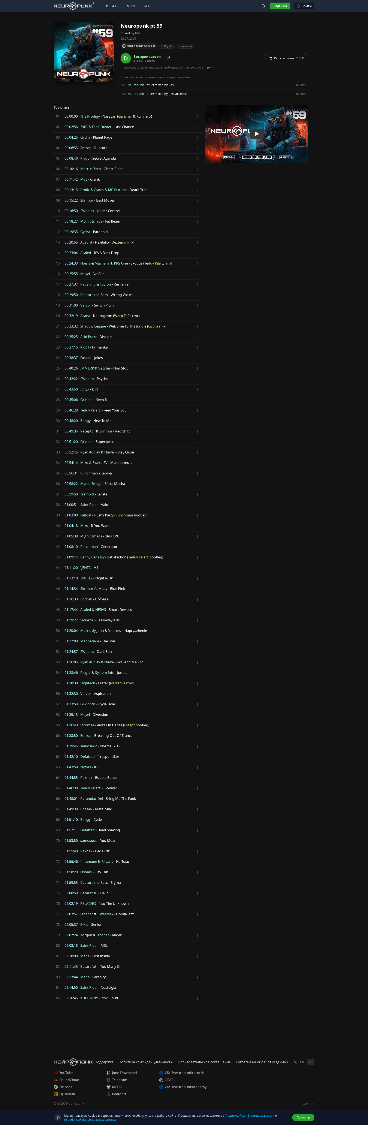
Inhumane (88, 861)
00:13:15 (71, 189)
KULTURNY (89, 998)
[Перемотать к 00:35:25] (57, 336)
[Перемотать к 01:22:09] (57, 641)
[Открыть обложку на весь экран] (84, 52)
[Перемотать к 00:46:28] (57, 410)
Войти (306, 6)
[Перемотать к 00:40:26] (57, 368)
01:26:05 (71, 662)
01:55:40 (71, 851)
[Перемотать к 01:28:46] (57, 672)
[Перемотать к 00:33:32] (57, 326)
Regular (168, 46)
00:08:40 (71, 158)
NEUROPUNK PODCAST (141, 46)
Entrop (85, 147)
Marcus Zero (90, 168)
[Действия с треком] (292, 85)
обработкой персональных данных (90, 1120)
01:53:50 (71, 840)
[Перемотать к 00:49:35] (57, 431)
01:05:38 (71, 536)
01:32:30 (71, 693)
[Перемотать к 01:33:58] (57, 704)
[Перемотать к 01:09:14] (57, 557)
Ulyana (107, 861)
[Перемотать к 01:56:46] (57, 861)
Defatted (87, 756)
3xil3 (84, 126)
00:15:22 (71, 200)
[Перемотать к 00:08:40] (57, 158)
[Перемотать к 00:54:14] (57, 462)
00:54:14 (71, 462)
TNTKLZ (86, 578)
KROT (84, 347)
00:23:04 (71, 252)
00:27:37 (71, 284)
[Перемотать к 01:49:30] (57, 809)
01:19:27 (71, 620)
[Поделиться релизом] (168, 58)
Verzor (85, 305)
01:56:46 (71, 861)
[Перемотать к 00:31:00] (57, 305)
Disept (129, 725)
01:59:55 (71, 882)
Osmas (86, 872)
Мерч (131, 6)
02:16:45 (71, 998)
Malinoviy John (92, 630)
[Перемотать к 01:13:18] (57, 578)
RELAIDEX (88, 903)
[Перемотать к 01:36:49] (57, 725)
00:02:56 (71, 126)
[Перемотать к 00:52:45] (57, 452)
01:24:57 (71, 651)
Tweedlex (105, 914)
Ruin (140, 116)
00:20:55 (71, 242)
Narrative (117, 683)
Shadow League (93, 326)
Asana (85, 315)
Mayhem (102, 263)
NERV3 (100, 609)
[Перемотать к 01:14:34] (57, 588)
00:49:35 (71, 431)
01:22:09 (71, 641)
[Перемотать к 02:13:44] (57, 977)
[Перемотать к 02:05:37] (57, 924)
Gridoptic (88, 704)
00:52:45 (71, 452)
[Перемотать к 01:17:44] (57, 609)
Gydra (85, 137)
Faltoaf (85, 515)
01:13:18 (71, 578)
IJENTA (85, 567)
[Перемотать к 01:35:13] (57, 714)
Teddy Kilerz (154, 263)
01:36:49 (71, 725)
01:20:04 (71, 630)
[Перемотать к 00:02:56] (57, 126)
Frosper (86, 914)
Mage (85, 956)
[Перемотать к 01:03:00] (57, 515)
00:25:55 (71, 273)
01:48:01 (71, 798)
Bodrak (86, 599)
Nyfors (85, 767)
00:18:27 (71, 221)
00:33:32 (71, 326)
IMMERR (87, 368)
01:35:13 (71, 714)
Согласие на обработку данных (262, 1062)
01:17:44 (71, 609)
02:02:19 (71, 903)
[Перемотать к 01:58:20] (57, 872)
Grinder (86, 399)
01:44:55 (71, 777)
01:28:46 (71, 672)
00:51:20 (71, 441)
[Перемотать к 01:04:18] (57, 525)
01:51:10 (71, 819)
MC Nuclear (117, 189)
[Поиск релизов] (263, 6)
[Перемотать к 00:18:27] (57, 221)
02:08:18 (71, 945)
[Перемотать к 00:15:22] (57, 200)
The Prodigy (90, 116)
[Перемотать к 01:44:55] (57, 777)
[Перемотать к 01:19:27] (57, 620)
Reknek (86, 777)
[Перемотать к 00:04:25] (57, 137)
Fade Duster (102, 126)
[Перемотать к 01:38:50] (57, 735)
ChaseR (86, 809)
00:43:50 (71, 389)
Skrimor (86, 200)
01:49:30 (71, 809)
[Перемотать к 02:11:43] (57, 966)
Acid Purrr (88, 336)
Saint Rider (89, 504)
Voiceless (187, 46)
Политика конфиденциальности (146, 1062)
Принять (303, 1117)
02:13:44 (71, 977)
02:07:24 (71, 935)
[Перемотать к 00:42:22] (57, 378)
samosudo (88, 746)
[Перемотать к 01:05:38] (57, 536)
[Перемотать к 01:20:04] (57, 630)
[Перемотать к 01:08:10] (57, 546)
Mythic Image (91, 221)
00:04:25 (71, 137)
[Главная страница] (73, 5)
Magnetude (89, 641)
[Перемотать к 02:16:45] (57, 998)
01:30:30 (71, 683)
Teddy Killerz (90, 410)
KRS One (121, 263)
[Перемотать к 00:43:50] (57, 389)
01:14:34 (71, 588)
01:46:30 (71, 788)
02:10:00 (71, 956)
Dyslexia (87, 620)
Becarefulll (88, 893)
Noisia (85, 263)
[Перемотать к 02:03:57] (57, 914)
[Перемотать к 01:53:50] (57, 840)
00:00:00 (71, 116)
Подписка (280, 6)
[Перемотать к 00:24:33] (57, 263)
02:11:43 (71, 966)
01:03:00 (71, 515)
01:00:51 (71, 504)
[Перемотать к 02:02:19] (57, 903)
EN (302, 1062)
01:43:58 (71, 767)
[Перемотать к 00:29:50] (57, 294)
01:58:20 (71, 872)
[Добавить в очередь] (285, 85)
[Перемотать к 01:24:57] (57, 651)
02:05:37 (71, 924)
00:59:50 (71, 494)
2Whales (87, 210)
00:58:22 (71, 483)
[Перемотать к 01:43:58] (57, 767)
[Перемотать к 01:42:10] (57, 756)
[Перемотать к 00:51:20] (57, 441)
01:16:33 (71, 599)
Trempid (87, 494)
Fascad (85, 357)
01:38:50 (71, 735)
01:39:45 (71, 746)
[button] (141, 58)
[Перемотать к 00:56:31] (57, 473)
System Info (104, 672)
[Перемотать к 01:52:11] (57, 830)
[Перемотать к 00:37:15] (57, 347)
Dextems (119, 242)
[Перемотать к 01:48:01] (57, 798)
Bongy (85, 420)
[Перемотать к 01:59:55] (57, 882)
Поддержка (104, 1062)
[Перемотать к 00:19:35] (57, 231)
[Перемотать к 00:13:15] (57, 189)
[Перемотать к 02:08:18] (57, 945)
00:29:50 (71, 294)
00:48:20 (71, 420)
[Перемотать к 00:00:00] (57, 116)
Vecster (104, 368)
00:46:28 (71, 410)
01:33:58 (71, 704)
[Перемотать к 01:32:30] (57, 693)
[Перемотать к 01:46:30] (57, 788)
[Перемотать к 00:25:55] (57, 273)
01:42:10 (71, 756)
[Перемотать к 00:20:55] (57, 242)
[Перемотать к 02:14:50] (57, 987)
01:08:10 (71, 546)
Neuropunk (135, 85)
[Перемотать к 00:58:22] (57, 483)
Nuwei (109, 452)
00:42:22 (71, 378)
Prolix (85, 189)
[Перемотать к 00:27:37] (57, 284)
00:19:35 (71, 231)
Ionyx (84, 389)
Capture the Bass (94, 294)
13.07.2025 (128, 38)
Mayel (85, 273)
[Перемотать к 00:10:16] (57, 168)
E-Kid (84, 924)
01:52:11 (71, 830)
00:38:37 (71, 357)
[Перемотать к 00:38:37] (57, 357)
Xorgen (86, 935)
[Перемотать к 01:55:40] (57, 851)
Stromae (87, 725)
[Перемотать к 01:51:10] (57, 819)
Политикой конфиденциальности (249, 1115)
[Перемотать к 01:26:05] (57, 662)
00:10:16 (71, 168)
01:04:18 (71, 525)
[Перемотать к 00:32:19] (57, 315)
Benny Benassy (92, 557)
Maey (103, 588)
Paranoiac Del (91, 798)
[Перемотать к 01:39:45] (57, 746)
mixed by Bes (131, 33)
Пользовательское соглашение (204, 1062)
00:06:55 (71, 147)
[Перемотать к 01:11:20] (57, 567)
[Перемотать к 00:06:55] (57, 147)
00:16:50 (71, 210)
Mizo (84, 462)
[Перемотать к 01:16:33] (57, 599)
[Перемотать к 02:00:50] (57, 893)
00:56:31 (71, 473)
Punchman (89, 473)
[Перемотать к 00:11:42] (57, 179)
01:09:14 (71, 557)
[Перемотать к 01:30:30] (57, 683)
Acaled (85, 252)
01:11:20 (71, 567)
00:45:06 (71, 399)
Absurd (86, 242)
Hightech (87, 683)
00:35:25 (71, 336)
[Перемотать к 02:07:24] (57, 935)
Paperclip (88, 284)
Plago (85, 158)
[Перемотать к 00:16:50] (57, 210)
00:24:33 (71, 263)
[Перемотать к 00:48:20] (57, 420)
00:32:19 (71, 315)
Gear (147, 6)
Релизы (112, 6)
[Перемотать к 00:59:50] (57, 494)
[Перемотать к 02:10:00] (57, 956)
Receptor (87, 431)
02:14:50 (71, 987)
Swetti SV (100, 462)
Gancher (125, 116)
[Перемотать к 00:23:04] (57, 252)
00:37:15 (71, 347)
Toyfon (105, 284)
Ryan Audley (90, 452)
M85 (83, 179)
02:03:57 (71, 914)
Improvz (115, 630)
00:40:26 (71, 368)
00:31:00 (71, 305)
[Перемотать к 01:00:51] (57, 504)
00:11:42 (71, 179)
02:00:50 (71, 893)
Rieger (85, 672)
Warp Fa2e (122, 315)
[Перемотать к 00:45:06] (57, 399)
